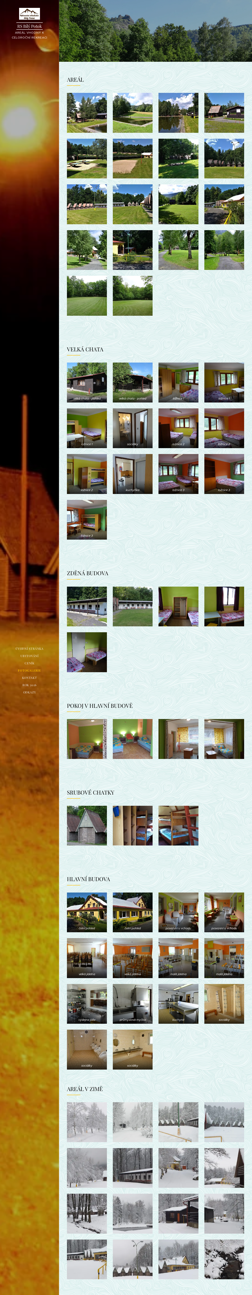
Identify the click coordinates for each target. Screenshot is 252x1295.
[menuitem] (29, 648)
